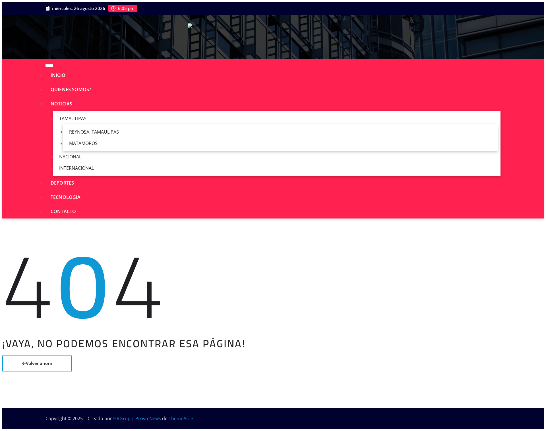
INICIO (58, 75)
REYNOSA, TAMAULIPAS (94, 132)
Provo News (148, 418)
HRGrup (122, 418)
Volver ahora (39, 363)
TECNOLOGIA (66, 197)
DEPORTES (62, 183)
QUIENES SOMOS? (71, 89)
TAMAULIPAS (72, 118)
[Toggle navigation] (49, 65)
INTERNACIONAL (76, 168)
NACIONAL (70, 157)
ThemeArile (181, 418)
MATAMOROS (83, 143)
